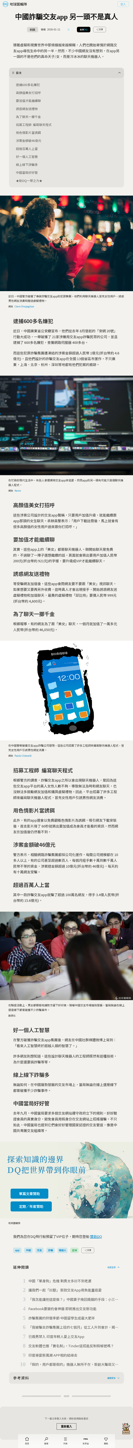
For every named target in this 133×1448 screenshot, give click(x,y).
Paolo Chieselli (23, 755)
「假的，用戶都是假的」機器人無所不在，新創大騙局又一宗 (73, 1364)
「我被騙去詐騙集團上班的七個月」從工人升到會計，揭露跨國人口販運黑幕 (73, 1327)
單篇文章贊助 (29, 1193)
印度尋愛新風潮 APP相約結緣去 (52, 1355)
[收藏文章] (68, 29)
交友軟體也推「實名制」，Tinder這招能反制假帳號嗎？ (71, 1345)
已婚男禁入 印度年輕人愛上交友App (56, 1336)
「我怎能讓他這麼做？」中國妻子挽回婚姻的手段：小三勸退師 (73, 1299)
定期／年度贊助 (31, 1206)
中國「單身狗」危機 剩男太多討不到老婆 (59, 1280)
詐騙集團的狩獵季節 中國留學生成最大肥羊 (61, 1317)
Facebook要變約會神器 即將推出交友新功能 (62, 1308)
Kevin (18, 490)
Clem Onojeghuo (24, 306)
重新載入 (66, 1426)
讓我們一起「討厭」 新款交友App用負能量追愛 (65, 1289)
